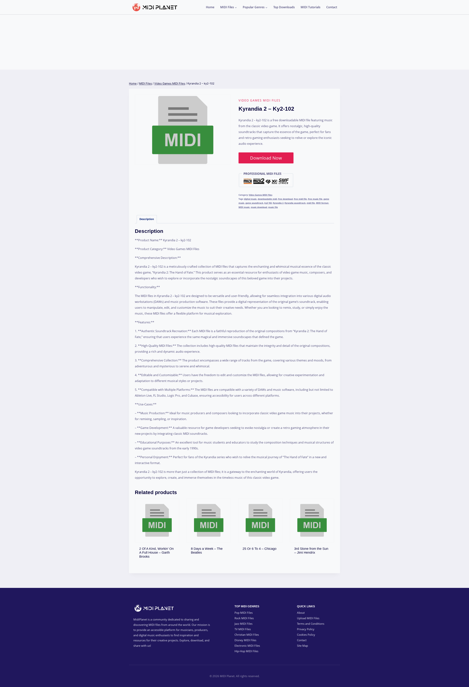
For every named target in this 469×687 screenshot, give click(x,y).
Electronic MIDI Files (247, 645)
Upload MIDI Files (308, 618)
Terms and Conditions (310, 623)
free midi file (300, 198)
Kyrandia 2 (278, 203)
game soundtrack (254, 203)
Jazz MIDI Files (243, 623)
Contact (331, 7)
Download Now (266, 158)
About (301, 612)
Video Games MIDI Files (259, 100)
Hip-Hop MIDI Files (246, 651)
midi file (311, 203)
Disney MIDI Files (245, 640)
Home (210, 7)
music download (259, 207)
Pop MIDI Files (243, 612)
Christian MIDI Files (246, 634)
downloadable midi (267, 198)
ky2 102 (268, 203)
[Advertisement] (234, 42)
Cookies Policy (306, 634)
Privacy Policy (305, 629)
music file (273, 207)
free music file (315, 198)
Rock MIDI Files (244, 618)
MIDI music (244, 207)
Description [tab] (146, 219)
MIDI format (322, 203)
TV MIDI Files (242, 629)
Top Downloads (284, 7)
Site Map (302, 645)
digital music (250, 198)
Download (157, 556)
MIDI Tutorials (310, 7)
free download (285, 198)
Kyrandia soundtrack (295, 203)
